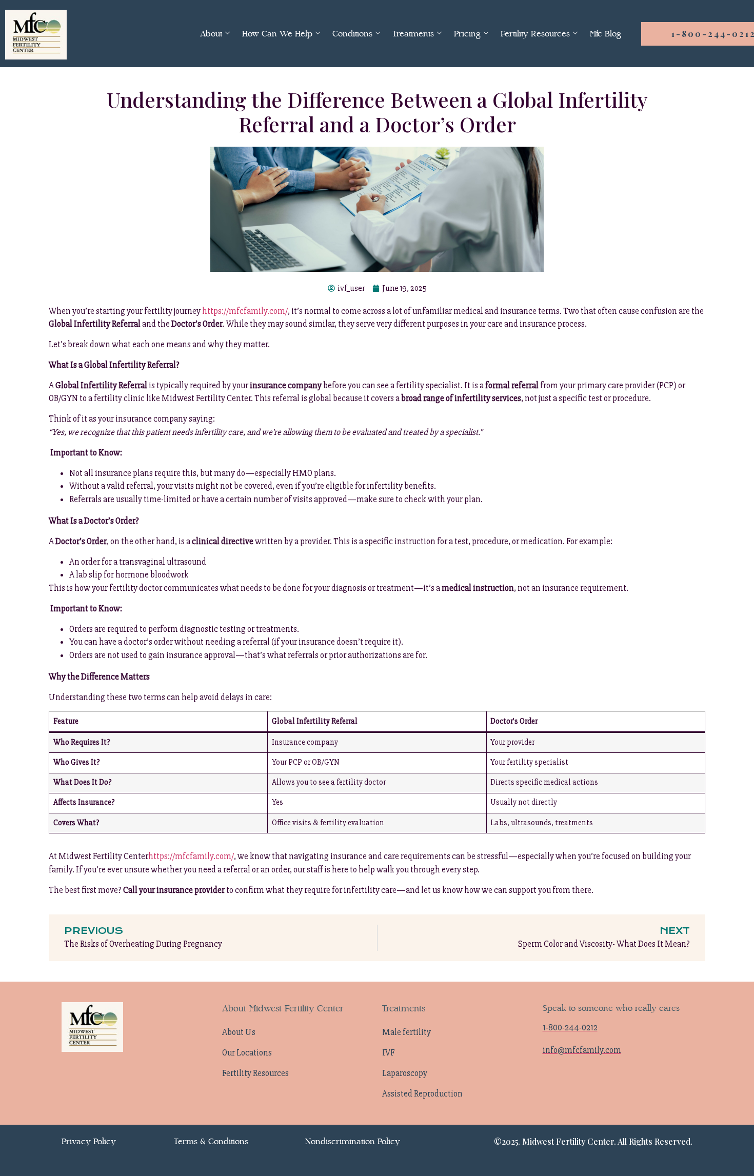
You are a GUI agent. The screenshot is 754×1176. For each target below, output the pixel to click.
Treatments (413, 33)
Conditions (352, 33)
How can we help (277, 33)
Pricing (467, 33)
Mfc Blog (605, 33)
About (211, 33)
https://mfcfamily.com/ (245, 311)
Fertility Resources (535, 33)
